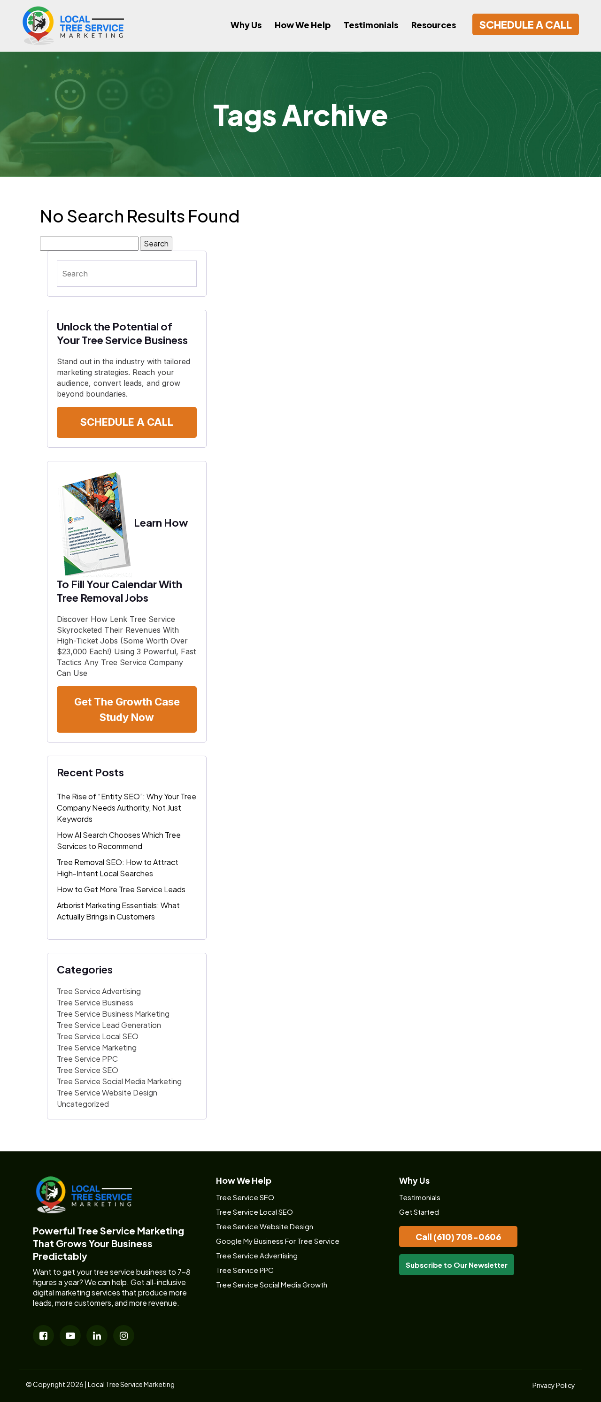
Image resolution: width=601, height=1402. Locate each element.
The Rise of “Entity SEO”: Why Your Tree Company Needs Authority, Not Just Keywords (126, 807)
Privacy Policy (553, 1385)
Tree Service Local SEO (98, 1036)
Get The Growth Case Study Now (127, 709)
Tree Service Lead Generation (109, 1025)
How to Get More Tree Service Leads (121, 889)
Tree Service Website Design (107, 1092)
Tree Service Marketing (97, 1047)
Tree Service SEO (87, 1070)
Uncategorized (83, 1104)
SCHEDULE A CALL (525, 24)
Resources (433, 24)
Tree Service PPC (87, 1059)
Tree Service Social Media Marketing (119, 1081)
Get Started (419, 1211)
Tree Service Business (95, 1002)
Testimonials (371, 24)
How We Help (303, 24)
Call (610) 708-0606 (458, 1236)
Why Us (246, 24)
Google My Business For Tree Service (277, 1240)
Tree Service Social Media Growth (271, 1284)
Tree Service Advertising (99, 991)
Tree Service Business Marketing (113, 1014)
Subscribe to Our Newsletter (457, 1264)
